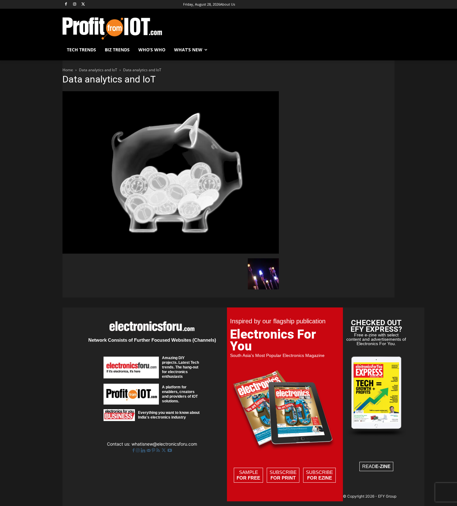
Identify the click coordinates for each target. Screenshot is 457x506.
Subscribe (283, 475)
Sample (248, 475)
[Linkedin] (144, 450)
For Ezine (319, 477)
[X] (83, 4)
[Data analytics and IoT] (170, 252)
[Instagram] (74, 4)
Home (67, 70)
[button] (387, 49)
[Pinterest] (154, 450)
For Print (283, 477)
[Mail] (149, 450)
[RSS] (158, 450)
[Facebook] (66, 4)
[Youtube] (170, 450)
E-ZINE (382, 466)
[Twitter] (164, 450)
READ (376, 466)
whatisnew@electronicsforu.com (164, 444)
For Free (248, 477)
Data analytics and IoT (98, 70)
